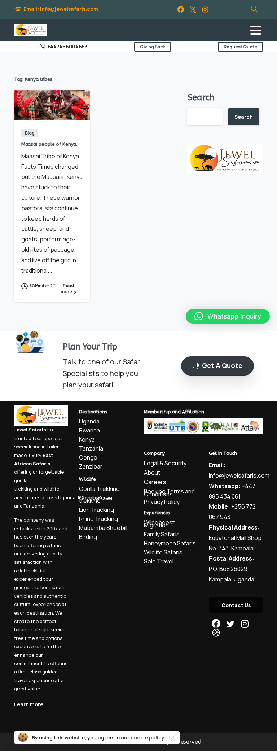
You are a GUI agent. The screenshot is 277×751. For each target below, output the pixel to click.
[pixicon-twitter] (230, 623)
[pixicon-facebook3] (216, 623)
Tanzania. (34, 505)
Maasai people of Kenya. (49, 144)
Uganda (67, 497)
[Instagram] (205, 9)
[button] (228, 316)
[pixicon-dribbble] (216, 632)
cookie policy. (148, 737)
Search (201, 97)
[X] (193, 9)
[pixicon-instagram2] (245, 623)
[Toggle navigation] (256, 30)
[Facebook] (181, 9)
